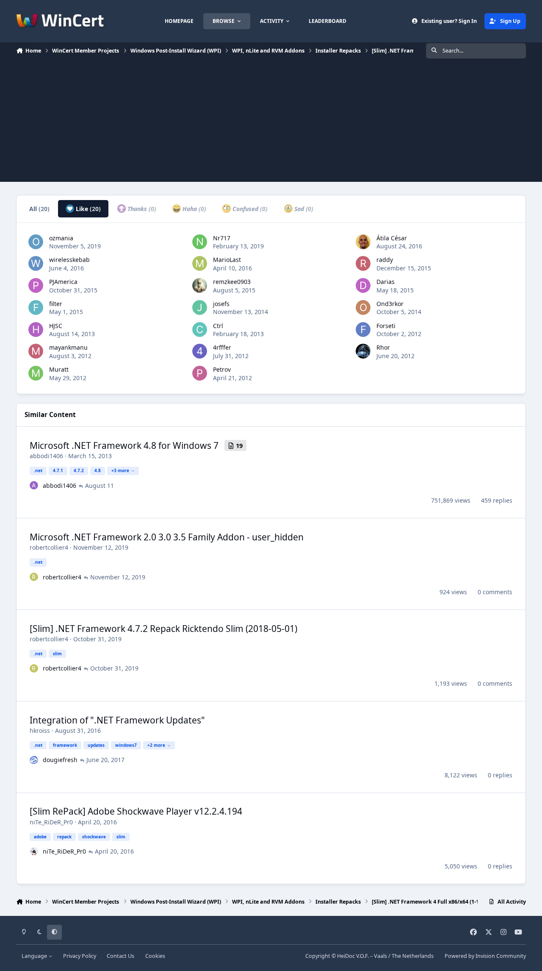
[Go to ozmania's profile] (35, 241)
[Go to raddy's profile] (363, 263)
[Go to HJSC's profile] (35, 329)
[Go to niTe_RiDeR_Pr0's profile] (34, 851)
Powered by (485, 956)
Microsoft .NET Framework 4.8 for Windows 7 (124, 445)
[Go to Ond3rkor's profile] (363, 307)
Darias (385, 282)
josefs (221, 304)
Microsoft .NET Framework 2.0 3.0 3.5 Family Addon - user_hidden (167, 537)
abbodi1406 (46, 456)
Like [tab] (87, 209)
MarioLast (227, 260)
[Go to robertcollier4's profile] (34, 577)
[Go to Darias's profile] (363, 285)
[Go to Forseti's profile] (363, 329)
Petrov (222, 369)
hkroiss (40, 730)
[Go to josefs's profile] (199, 307)
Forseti (385, 326)
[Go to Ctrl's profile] (199, 329)
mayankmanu (68, 347)
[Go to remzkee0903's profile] (199, 285)
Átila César (391, 238)
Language (35, 956)
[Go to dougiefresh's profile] (34, 760)
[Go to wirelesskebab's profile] (35, 263)
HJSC (55, 326)
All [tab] (39, 209)
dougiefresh (60, 760)
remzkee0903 (232, 282)
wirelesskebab (69, 260)
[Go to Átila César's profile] (363, 241)
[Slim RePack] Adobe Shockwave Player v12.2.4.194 (136, 811)
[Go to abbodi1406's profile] (34, 485)
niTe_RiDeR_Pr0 (51, 822)
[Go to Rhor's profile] (363, 351)
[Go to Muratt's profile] (35, 373)
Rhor (383, 347)
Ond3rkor (390, 304)
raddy (384, 260)
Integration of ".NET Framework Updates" (117, 720)
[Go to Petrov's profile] (199, 373)
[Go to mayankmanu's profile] (35, 351)
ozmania (61, 238)
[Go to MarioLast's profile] (199, 263)
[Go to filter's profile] (35, 307)
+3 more (120, 470)
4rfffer (222, 347)
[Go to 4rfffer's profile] (199, 351)
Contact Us (120, 956)
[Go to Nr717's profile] (199, 241)
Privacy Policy (79, 956)
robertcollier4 (49, 547)
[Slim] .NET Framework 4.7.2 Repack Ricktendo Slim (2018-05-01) (163, 628)
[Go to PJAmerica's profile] (35, 285)
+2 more (156, 745)
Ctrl (218, 326)
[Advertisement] (271, 122)
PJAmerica (63, 282)
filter (55, 304)
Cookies (155, 956)
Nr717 (221, 238)
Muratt (59, 369)
